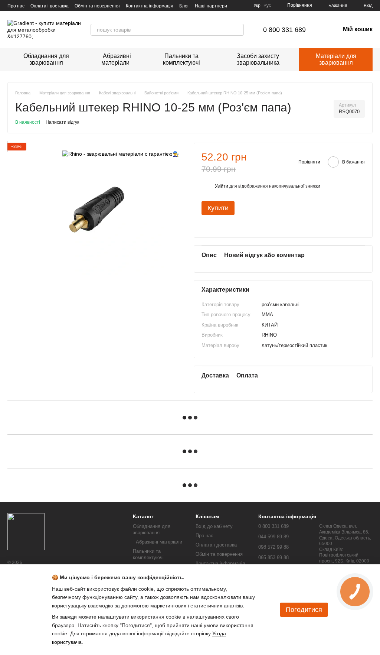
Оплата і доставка (49, 6)
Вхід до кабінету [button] (214, 526)
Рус (267, 5)
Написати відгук (62, 122)
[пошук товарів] (238, 30)
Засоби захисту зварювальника (258, 59)
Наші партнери (211, 6)
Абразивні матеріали (115, 59)
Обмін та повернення (97, 6)
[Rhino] (120, 153)
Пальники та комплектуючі (181, 59)
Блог (184, 6)
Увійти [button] (221, 186)
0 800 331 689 (284, 29)
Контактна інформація (149, 6)
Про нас (15, 6)
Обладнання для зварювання (46, 59)
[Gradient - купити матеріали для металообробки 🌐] (26, 531)
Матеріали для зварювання (336, 59)
